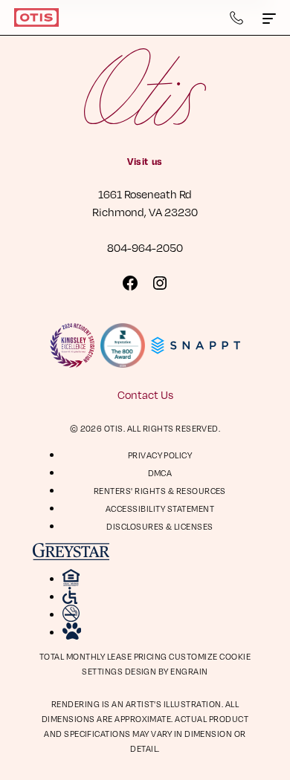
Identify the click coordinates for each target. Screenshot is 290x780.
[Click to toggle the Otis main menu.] (269, 18)
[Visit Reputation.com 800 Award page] (122, 345)
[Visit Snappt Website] (195, 345)
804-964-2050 (145, 247)
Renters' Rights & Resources (160, 490)
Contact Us (145, 394)
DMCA (160, 472)
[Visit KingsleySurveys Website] (72, 345)
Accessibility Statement (160, 508)
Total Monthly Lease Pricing (104, 656)
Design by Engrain (166, 671)
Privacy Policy (160, 455)
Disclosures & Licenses (159, 526)
